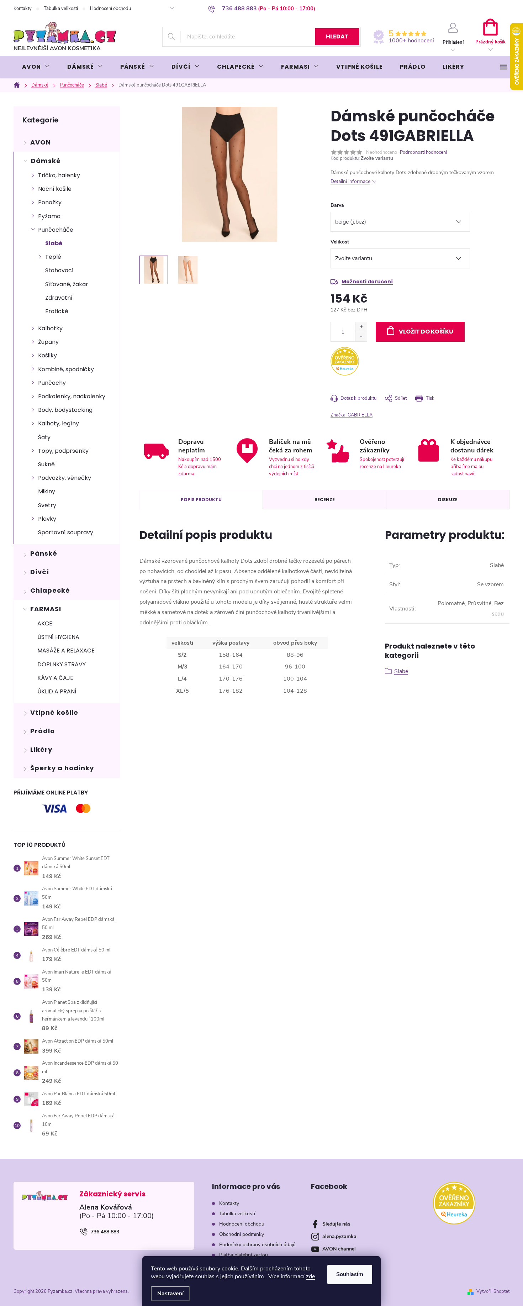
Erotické (56, 311)
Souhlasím (349, 1274)
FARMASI (45, 608)
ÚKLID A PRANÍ (56, 691)
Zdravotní (59, 298)
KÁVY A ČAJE (55, 678)
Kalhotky (50, 328)
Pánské (43, 553)
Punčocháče (55, 230)
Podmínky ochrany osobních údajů (257, 1244)
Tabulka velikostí (61, 8)
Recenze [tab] (325, 500)
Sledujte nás (336, 1224)
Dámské (46, 160)
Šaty (44, 437)
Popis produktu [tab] (201, 500)
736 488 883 (105, 1231)
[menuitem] (36, 67)
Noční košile (55, 189)
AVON (40, 142)
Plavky (47, 519)
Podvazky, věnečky (64, 478)
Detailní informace (350, 181)
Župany (48, 342)
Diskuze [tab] (448, 500)
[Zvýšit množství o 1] (361, 327)
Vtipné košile (54, 712)
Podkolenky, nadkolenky (71, 396)
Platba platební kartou (243, 1255)
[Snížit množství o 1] (361, 336)
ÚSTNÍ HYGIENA (58, 637)
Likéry (41, 749)
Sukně (46, 464)
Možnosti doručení (367, 281)
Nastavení (170, 1293)
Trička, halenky (59, 175)
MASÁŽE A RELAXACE (66, 650)
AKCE (44, 623)
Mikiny (46, 491)
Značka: (352, 415)
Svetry (47, 505)
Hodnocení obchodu (110, 8)
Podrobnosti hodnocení (423, 152)
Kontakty (23, 8)
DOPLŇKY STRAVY (61, 664)
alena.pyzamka (339, 1236)
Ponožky (50, 202)
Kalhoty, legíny (58, 423)
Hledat (337, 36)
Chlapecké (50, 590)
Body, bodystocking (65, 410)
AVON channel (339, 1248)
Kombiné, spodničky (66, 369)
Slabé (53, 243)
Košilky (47, 355)
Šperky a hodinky (62, 768)
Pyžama (49, 216)
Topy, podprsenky (63, 451)
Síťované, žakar (66, 284)
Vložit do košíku (426, 331)
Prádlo (42, 731)
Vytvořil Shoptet (492, 1291)
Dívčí (39, 571)
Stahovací (59, 270)
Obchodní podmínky (241, 1234)
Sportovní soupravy (65, 532)
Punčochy (52, 383)
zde (310, 1276)
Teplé (53, 257)
